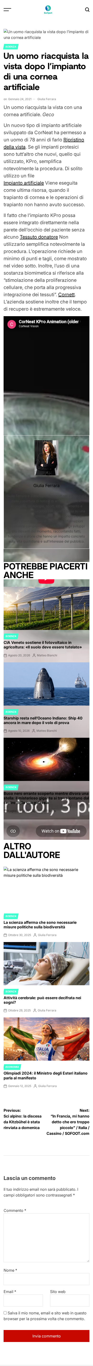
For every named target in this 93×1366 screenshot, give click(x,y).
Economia (12, 1066)
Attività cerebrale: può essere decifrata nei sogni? (42, 1000)
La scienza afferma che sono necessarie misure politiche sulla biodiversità (40, 924)
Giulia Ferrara (46, 99)
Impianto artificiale (24, 183)
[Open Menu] (7, 10)
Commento (15, 1210)
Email (10, 1291)
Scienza (10, 46)
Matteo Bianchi (47, 655)
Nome (10, 1270)
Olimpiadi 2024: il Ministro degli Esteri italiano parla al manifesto (46, 1075)
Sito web (58, 1291)
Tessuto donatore (39, 237)
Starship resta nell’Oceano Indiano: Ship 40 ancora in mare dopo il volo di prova (43, 720)
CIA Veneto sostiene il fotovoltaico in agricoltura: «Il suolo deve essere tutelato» (43, 644)
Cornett (66, 294)
